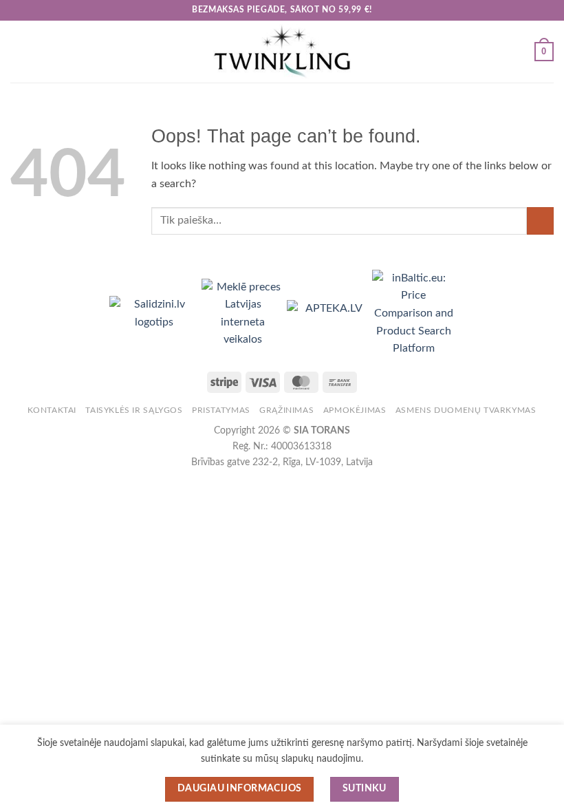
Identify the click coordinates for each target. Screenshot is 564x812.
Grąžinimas (286, 410)
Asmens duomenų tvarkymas (465, 410)
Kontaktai (52, 410)
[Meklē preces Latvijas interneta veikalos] (244, 313)
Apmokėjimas (355, 410)
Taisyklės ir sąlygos (133, 410)
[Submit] (540, 220)
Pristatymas (221, 410)
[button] (18, 51)
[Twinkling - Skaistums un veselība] (282, 51)
